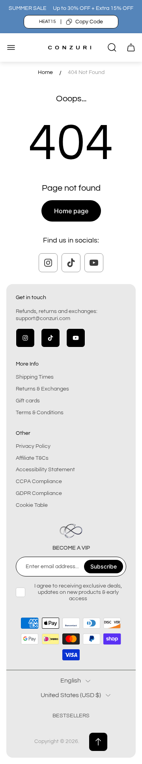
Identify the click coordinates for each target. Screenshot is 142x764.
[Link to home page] (71, 531)
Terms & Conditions (40, 412)
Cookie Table (32, 505)
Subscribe (103, 566)
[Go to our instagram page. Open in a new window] (48, 262)
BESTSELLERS (71, 716)
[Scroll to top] (98, 741)
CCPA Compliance (39, 481)
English (70, 680)
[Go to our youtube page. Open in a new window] (93, 262)
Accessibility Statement (45, 469)
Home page (71, 211)
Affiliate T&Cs (32, 458)
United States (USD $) (71, 695)
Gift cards (28, 401)
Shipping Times (35, 377)
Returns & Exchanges (42, 389)
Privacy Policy (33, 446)
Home (45, 72)
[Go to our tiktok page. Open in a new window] (71, 262)
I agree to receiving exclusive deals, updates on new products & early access (78, 592)
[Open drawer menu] (11, 47)
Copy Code (89, 22)
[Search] (112, 47)
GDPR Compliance (39, 493)
